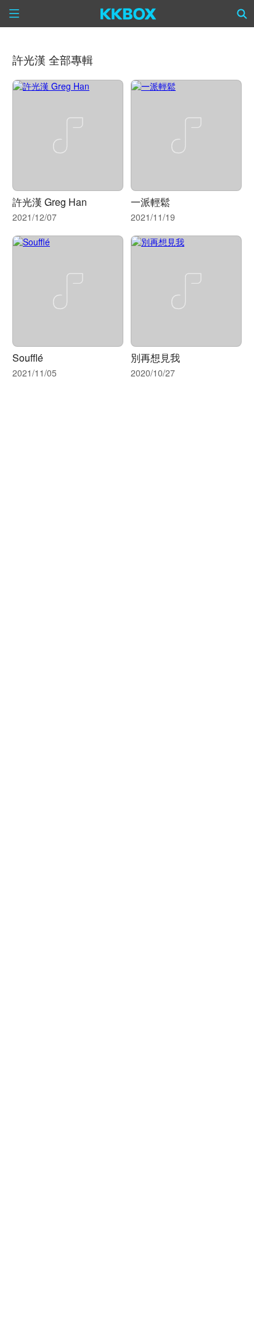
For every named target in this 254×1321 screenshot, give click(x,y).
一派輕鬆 (150, 202)
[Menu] (14, 13)
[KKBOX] (128, 13)
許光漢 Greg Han (49, 202)
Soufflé (27, 357)
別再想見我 (155, 357)
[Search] (242, 13)
